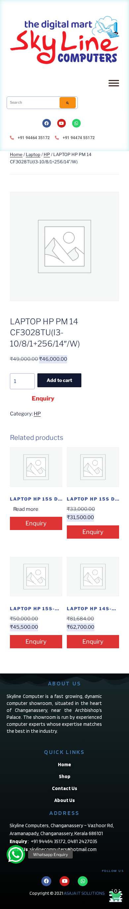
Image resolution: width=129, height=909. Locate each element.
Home (16, 154)
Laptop (33, 154)
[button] (16, 854)
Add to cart (59, 380)
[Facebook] (46, 123)
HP (47, 154)
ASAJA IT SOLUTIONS (84, 893)
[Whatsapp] (76, 123)
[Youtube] (61, 123)
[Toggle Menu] (113, 83)
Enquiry (43, 398)
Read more (25, 509)
